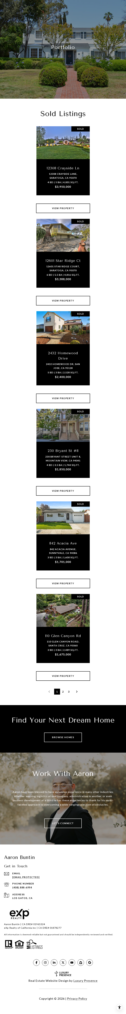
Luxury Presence (85, 980)
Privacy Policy (77, 998)
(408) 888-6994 (22, 887)
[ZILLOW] (80, 962)
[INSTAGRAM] (45, 962)
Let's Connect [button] (63, 823)
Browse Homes (63, 737)
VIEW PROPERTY (63, 208)
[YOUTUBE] (72, 962)
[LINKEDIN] (54, 962)
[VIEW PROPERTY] (63, 205)
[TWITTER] (63, 962)
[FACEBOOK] (36, 962)
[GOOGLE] (89, 962)
